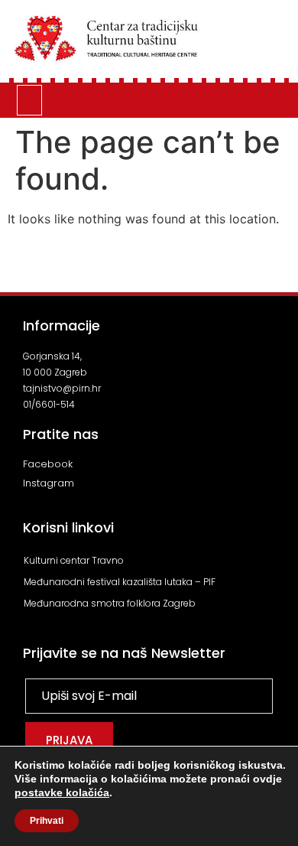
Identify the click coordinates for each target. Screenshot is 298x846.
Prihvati (46, 820)
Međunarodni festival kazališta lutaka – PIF (119, 581)
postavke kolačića (62, 792)
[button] (30, 100)
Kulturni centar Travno (74, 560)
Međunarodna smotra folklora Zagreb (110, 603)
